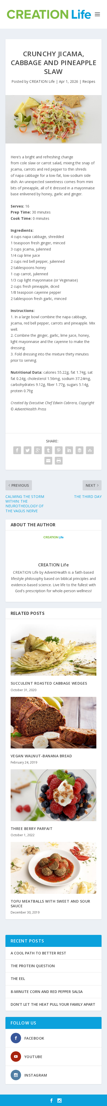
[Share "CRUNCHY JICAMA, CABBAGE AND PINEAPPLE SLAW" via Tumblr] (48, 450)
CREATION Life (42, 81)
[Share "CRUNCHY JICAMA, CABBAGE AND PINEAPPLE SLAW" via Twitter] (27, 450)
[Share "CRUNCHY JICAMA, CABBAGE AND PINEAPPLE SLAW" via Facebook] (17, 450)
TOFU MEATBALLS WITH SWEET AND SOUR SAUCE (50, 903)
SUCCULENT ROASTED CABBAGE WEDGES (49, 683)
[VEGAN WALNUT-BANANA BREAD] (54, 722)
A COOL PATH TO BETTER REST (38, 953)
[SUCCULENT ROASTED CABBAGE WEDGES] (54, 650)
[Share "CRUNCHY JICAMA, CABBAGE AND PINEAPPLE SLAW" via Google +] (38, 450)
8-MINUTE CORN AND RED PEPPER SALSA (47, 991)
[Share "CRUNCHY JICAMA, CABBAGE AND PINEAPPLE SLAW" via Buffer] (79, 450)
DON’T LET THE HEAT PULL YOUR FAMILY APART (53, 1004)
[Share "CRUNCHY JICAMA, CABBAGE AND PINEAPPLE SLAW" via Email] (48, 460)
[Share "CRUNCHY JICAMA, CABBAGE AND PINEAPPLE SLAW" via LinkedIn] (69, 450)
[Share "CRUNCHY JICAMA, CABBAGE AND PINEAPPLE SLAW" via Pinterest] (59, 450)
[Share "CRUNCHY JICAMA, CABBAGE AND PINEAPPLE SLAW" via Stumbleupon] (90, 450)
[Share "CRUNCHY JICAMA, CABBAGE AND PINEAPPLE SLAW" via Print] (59, 460)
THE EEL (18, 978)
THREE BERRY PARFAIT (32, 828)
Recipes (88, 81)
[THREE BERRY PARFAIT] (54, 795)
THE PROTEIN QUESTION (33, 965)
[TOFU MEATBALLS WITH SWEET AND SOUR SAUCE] (54, 867)
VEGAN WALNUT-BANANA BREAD (41, 755)
